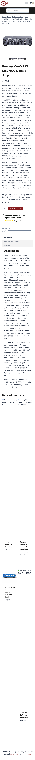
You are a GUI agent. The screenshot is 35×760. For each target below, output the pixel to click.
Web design (14, 754)
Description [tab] (8, 237)
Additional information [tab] (11, 241)
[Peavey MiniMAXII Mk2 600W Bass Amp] (17, 41)
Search (27, 10)
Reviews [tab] (7, 245)
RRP (21, 552)
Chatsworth (26, 754)
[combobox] (17, 10)
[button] (11, 59)
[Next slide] (25, 59)
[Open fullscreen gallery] (31, 54)
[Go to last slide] (10, 59)
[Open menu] (26, 3)
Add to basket (15, 208)
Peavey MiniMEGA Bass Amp (8, 544)
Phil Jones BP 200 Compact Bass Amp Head (10, 592)
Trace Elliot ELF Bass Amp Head (24, 715)
